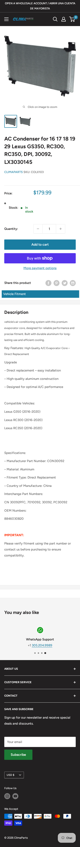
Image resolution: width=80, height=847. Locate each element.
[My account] (63, 19)
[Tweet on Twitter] (65, 283)
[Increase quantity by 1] (60, 228)
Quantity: (11, 229)
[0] (72, 19)
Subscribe (18, 755)
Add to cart (40, 244)
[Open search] (55, 19)
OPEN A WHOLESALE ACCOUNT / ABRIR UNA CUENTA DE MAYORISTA (40, 6)
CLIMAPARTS (13, 172)
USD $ (10, 775)
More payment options (40, 268)
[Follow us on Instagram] (7, 796)
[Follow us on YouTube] (15, 796)
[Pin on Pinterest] (57, 283)
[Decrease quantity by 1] (37, 228)
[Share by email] (73, 283)
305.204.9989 (42, 645)
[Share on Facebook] (48, 283)
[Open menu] (6, 19)
